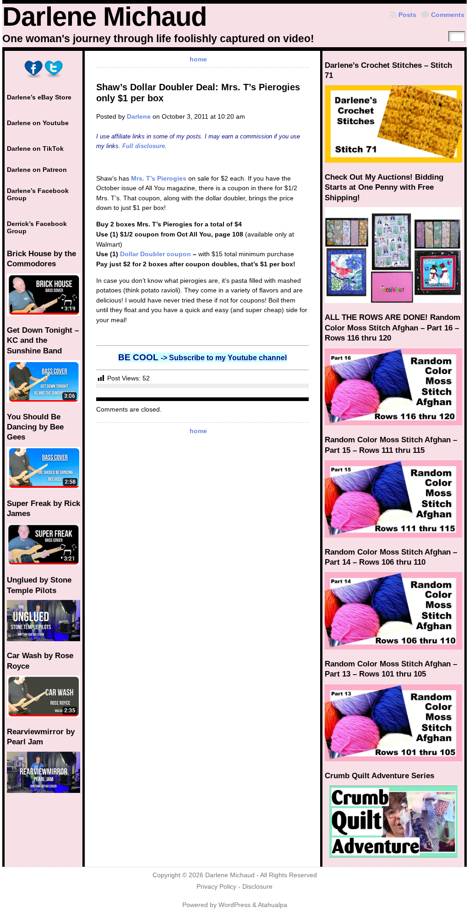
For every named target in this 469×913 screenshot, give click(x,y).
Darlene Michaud (104, 16)
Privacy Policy (216, 886)
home (198, 59)
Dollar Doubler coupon (155, 254)
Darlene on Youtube (38, 122)
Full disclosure (143, 146)
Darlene (139, 116)
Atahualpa (272, 905)
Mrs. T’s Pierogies (158, 178)
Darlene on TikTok (35, 148)
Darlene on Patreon (37, 169)
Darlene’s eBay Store (39, 97)
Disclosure (257, 886)
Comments (447, 14)
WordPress (234, 905)
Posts (407, 14)
